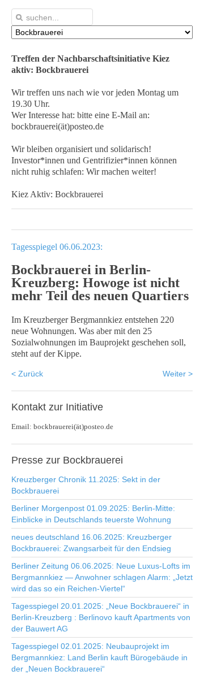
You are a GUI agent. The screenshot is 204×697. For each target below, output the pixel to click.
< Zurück (27, 373)
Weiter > (178, 373)
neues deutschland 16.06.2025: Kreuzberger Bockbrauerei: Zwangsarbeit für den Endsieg (91, 543)
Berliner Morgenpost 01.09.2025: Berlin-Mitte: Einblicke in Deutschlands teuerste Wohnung (93, 514)
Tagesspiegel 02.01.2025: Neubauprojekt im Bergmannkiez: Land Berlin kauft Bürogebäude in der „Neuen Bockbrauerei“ (99, 657)
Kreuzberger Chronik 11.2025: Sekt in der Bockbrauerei (85, 485)
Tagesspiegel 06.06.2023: (57, 247)
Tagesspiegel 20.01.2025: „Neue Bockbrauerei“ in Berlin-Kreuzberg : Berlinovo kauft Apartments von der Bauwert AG (100, 617)
